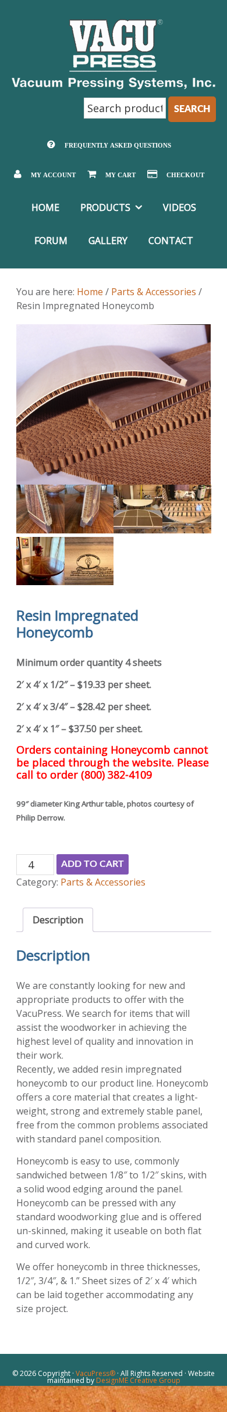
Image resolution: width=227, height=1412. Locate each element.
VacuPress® (95, 1373)
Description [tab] (58, 919)
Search (192, 109)
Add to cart (92, 864)
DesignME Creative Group (138, 1380)
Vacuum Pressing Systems (114, 54)
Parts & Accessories (153, 291)
